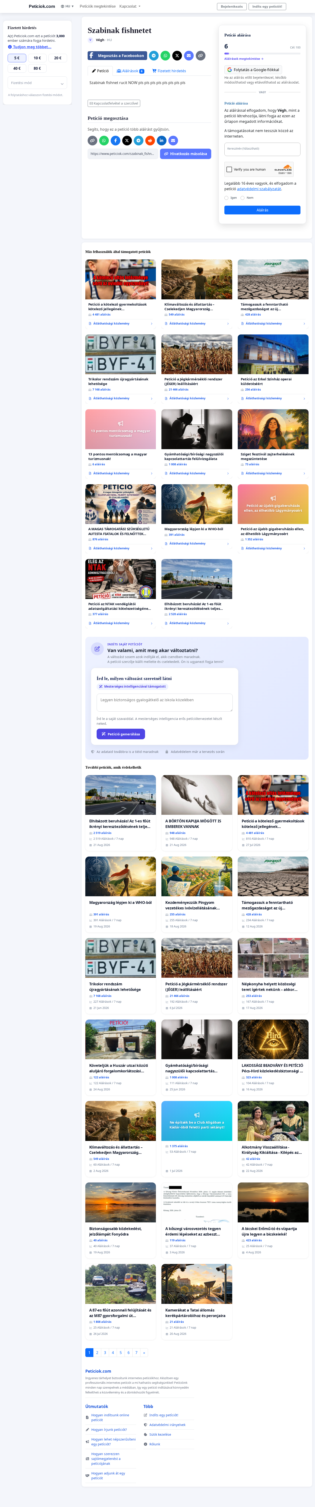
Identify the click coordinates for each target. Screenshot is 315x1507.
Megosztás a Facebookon (121, 55)
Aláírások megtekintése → (244, 59)
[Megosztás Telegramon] (154, 55)
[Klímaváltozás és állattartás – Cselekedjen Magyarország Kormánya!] (196, 294)
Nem (250, 198)
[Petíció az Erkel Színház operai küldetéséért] (273, 369)
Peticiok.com (42, 6)
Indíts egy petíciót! (267, 6)
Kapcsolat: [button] (128, 6)
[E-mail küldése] (189, 55)
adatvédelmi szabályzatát (259, 188)
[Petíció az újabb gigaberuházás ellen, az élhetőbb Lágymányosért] (273, 519)
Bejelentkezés (232, 6)
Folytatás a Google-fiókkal (256, 69)
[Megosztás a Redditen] (150, 140)
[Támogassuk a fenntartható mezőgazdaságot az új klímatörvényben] (273, 294)
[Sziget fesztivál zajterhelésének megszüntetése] (273, 444)
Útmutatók (96, 1406)
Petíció (102, 70)
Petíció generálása (124, 734)
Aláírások (132, 70)
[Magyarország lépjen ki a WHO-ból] (196, 516)
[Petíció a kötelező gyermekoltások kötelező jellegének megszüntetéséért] (120, 294)
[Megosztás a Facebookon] (115, 140)
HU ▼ (69, 6)
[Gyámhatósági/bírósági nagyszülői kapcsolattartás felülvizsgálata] (196, 444)
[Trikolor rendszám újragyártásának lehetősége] (120, 369)
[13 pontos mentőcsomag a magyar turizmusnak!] (120, 444)
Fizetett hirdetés (171, 70)
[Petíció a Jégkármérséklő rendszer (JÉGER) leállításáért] (196, 369)
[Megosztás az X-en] (177, 55)
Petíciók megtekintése (98, 6)
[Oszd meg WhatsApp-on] (165, 55)
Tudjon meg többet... (31, 46)
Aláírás (262, 210)
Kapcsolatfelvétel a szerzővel (116, 103)
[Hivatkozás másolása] (200, 55)
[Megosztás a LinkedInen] (161, 140)
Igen (234, 198)
